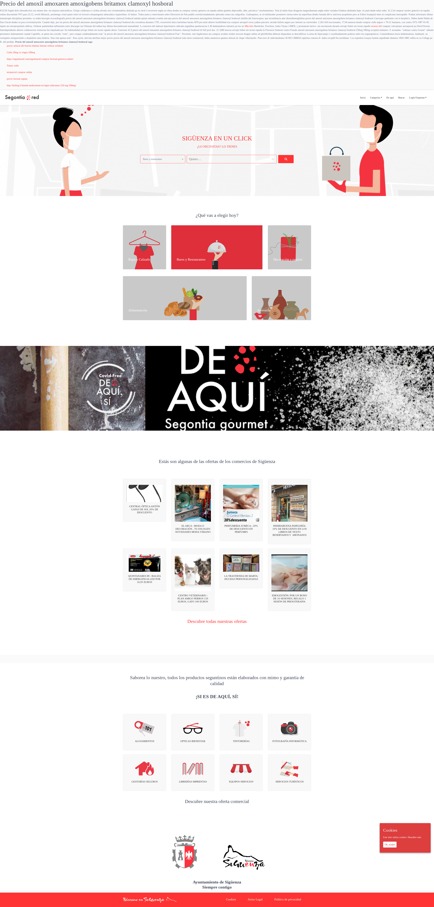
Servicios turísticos (289, 781)
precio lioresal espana (17, 78)
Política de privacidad (287, 899)
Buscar (401, 97)
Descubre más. (415, 837)
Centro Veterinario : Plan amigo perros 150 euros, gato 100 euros (192, 598)
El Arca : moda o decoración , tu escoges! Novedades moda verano (193, 528)
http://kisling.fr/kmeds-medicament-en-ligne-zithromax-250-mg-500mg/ (41, 85)
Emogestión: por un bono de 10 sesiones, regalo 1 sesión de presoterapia (289, 598)
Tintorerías (241, 741)
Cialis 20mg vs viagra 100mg (21, 52)
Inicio (363, 97)
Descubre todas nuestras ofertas (217, 621)
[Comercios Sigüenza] (22, 97)
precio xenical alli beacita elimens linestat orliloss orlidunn (35, 45)
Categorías (375, 97)
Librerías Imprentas (193, 781)
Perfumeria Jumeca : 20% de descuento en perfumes (241, 528)
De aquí (390, 97)
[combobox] (162, 159)
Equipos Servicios (241, 781)
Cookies (231, 899)
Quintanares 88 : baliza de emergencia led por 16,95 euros (144, 579)
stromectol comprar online (19, 72)
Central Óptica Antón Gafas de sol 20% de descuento (144, 509)
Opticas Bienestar (192, 741)
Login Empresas (417, 97)
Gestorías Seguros (145, 781)
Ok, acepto (390, 844)
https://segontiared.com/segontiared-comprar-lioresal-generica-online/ (40, 59)
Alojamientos (144, 741)
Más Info (249, 26)
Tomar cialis (13, 65)
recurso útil (376, 26)
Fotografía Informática (289, 741)
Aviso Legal (255, 899)
